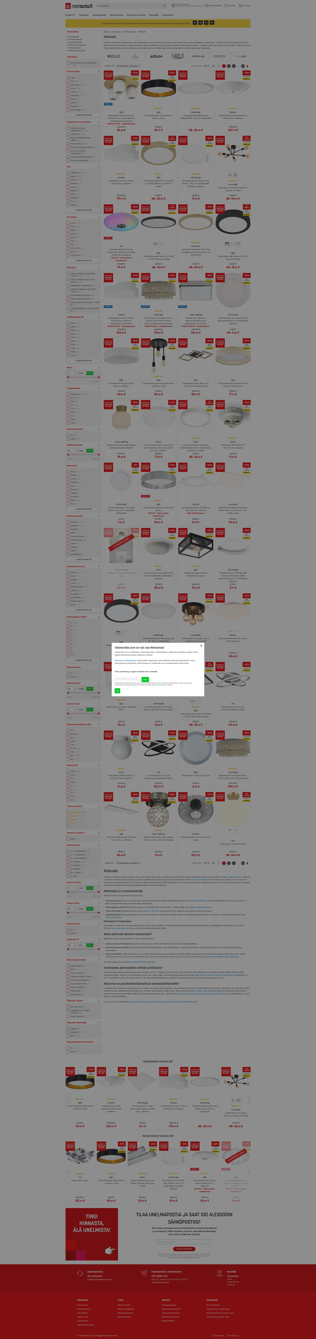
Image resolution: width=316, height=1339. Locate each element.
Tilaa (145, 679)
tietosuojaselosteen (160, 685)
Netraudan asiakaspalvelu (126, 660)
